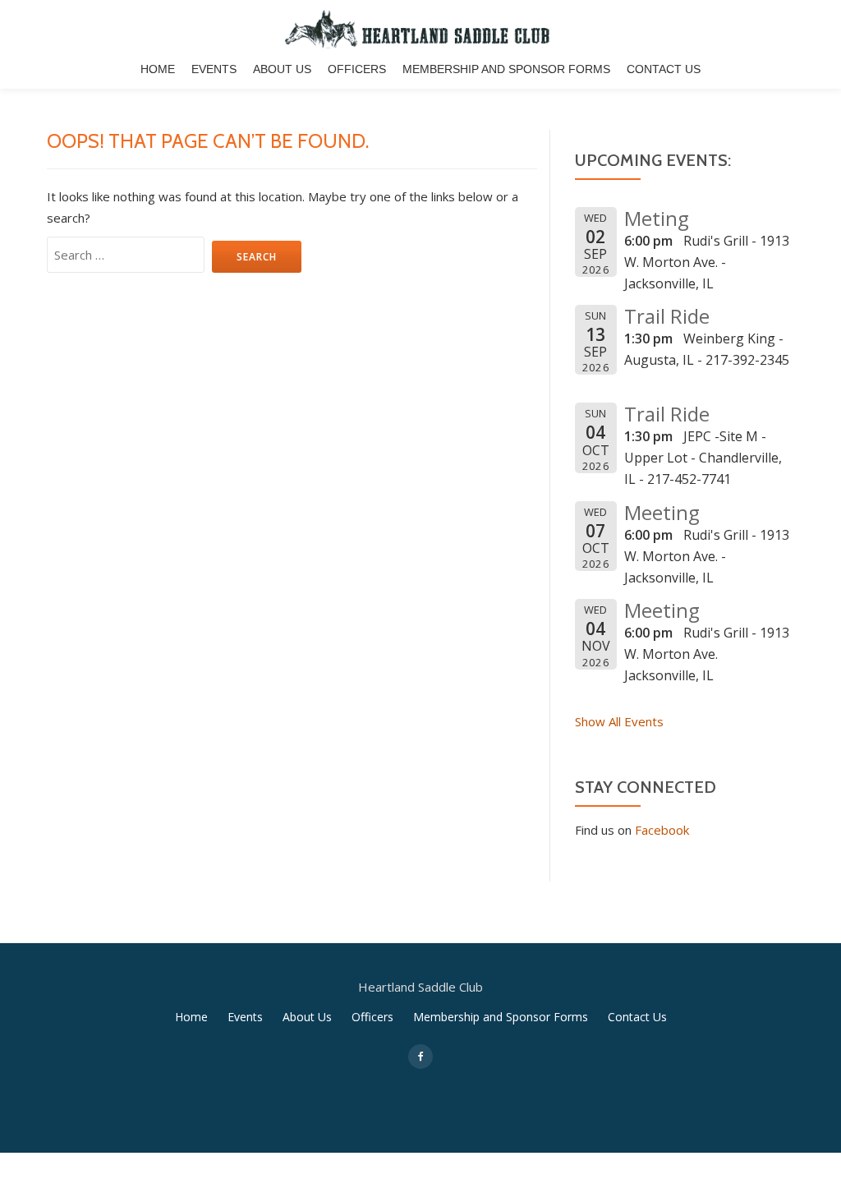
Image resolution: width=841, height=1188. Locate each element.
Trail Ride (667, 315)
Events (214, 69)
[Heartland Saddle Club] (420, 29)
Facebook (662, 830)
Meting (656, 218)
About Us (282, 69)
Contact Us (664, 69)
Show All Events (619, 721)
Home (157, 69)
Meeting (662, 512)
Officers (357, 69)
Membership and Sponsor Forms (506, 69)
